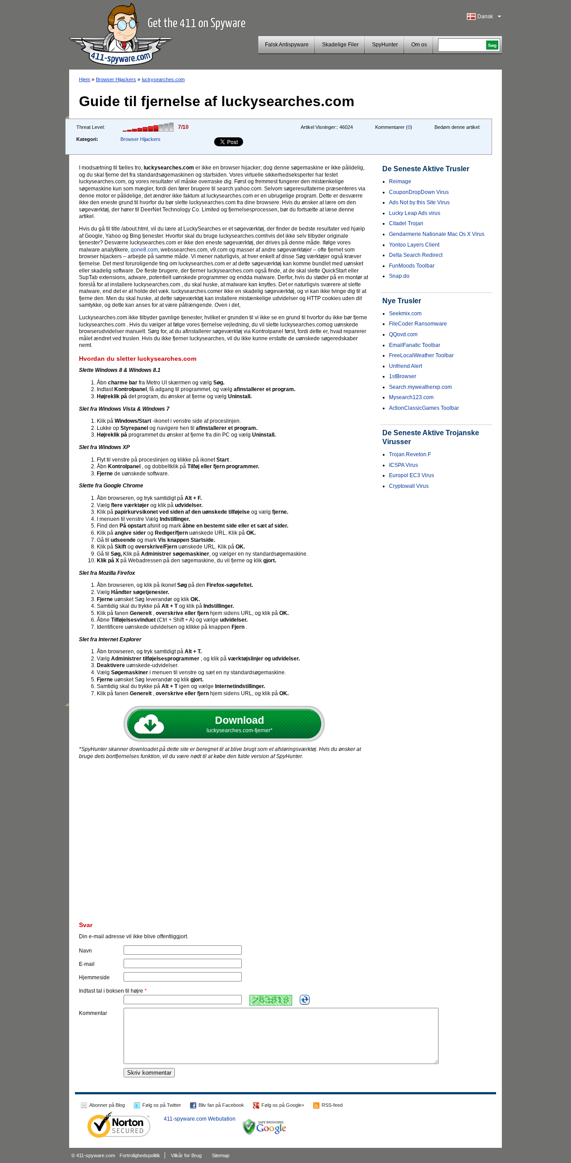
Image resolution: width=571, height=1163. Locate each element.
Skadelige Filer (340, 44)
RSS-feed (332, 1105)
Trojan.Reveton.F (410, 454)
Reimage (400, 181)
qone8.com (144, 250)
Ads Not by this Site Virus (419, 202)
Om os (419, 44)
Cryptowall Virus (409, 486)
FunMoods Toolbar (411, 266)
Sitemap (220, 1155)
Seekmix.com (405, 313)
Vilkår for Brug (186, 1155)
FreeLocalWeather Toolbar (421, 355)
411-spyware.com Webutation (200, 1119)
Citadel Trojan (406, 223)
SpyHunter (385, 44)
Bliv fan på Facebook (221, 1105)
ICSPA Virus (403, 465)
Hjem (84, 79)
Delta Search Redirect (416, 255)
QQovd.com (403, 334)
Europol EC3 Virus (411, 475)
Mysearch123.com (411, 397)
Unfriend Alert (405, 366)
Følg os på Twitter (161, 1105)
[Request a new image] (305, 1000)
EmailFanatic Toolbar (414, 345)
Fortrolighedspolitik (140, 1155)
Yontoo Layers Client (414, 245)
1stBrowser (402, 376)
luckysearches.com (163, 79)
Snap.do (399, 276)
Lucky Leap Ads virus (414, 213)
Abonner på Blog (107, 1105)
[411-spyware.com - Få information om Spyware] (120, 33)
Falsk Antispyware (287, 44)
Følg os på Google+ (282, 1105)
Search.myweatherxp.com (420, 387)
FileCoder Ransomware (418, 324)
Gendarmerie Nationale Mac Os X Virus (436, 234)
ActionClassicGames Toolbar (424, 408)
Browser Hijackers (116, 79)
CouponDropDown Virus (419, 192)
